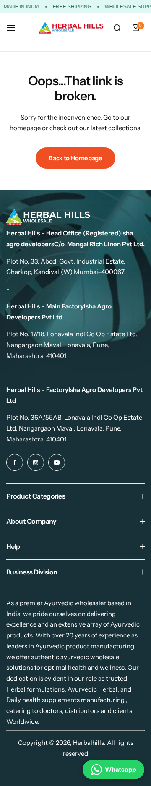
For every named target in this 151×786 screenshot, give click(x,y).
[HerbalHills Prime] (71, 28)
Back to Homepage (75, 158)
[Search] (117, 27)
